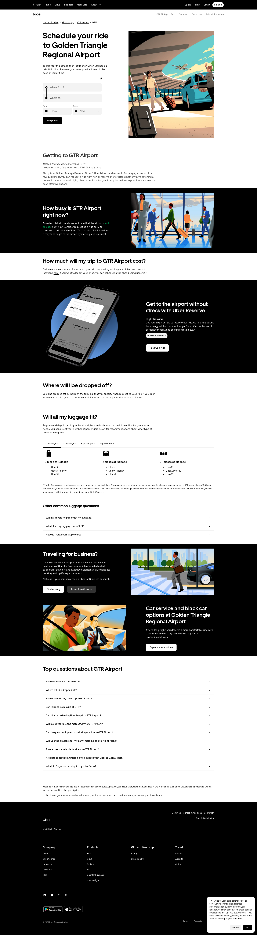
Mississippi (68, 22)
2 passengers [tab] (51, 443)
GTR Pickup (161, 14)
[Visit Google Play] (52, 909)
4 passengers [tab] (88, 443)
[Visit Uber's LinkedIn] (44, 894)
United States (50, 22)
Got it (247, 927)
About (94, 5)
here (56, 273)
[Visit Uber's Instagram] (58, 894)
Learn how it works (81, 589)
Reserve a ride (157, 347)
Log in (207, 5)
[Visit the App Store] (73, 909)
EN (189, 5)
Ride (48, 5)
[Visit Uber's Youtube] (51, 894)
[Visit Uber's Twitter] (66, 894)
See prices (52, 120)
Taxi (173, 14)
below (138, 397)
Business (68, 5)
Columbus (83, 22)
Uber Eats (82, 5)
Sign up (218, 5)
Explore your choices (161, 647)
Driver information (215, 14)
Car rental (183, 14)
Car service (197, 14)
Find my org (53, 589)
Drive (57, 5)
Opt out (236, 927)
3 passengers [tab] (69, 443)
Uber (37, 5)
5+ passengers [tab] (106, 443)
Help (197, 5)
